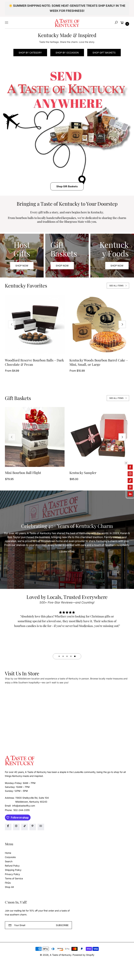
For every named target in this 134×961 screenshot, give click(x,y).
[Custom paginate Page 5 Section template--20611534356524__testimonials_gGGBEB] (75, 656)
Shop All (9, 887)
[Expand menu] (6, 22)
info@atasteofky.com (23, 805)
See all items (116, 285)
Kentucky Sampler (82, 472)
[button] (116, 22)
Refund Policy (12, 865)
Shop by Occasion (67, 52)
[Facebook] (8, 827)
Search (8, 861)
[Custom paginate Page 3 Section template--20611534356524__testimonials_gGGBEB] (67, 656)
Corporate (10, 857)
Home (8, 852)
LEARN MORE (67, 552)
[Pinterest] (32, 827)
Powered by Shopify (83, 954)
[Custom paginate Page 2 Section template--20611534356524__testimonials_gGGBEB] (63, 656)
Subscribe (62, 925)
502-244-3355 (21, 810)
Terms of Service (14, 878)
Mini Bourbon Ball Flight (23, 472)
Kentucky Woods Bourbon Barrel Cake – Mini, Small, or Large (98, 362)
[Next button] (122, 324)
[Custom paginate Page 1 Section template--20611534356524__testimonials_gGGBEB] (59, 656)
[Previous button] (12, 324)
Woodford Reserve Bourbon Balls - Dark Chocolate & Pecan (34, 362)
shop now (62, 265)
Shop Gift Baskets (104, 52)
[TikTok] (24, 827)
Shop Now (21, 265)
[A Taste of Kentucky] (67, 22)
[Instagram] (16, 827)
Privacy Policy (12, 874)
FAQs (8, 882)
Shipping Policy (13, 870)
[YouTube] (41, 827)
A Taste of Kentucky (60, 954)
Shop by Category (30, 52)
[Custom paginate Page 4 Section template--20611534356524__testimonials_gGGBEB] (71, 656)
